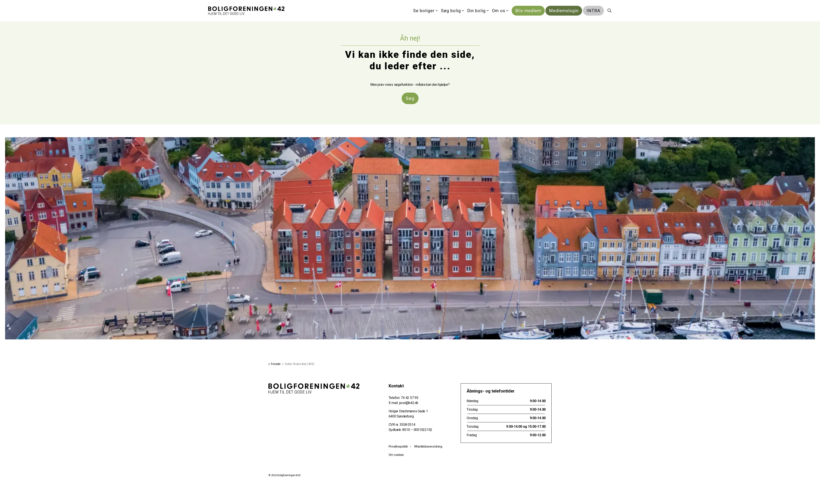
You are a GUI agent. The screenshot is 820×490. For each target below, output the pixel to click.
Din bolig (476, 10)
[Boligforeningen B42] (246, 10)
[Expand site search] (609, 10)
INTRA (593, 10)
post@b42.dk (408, 403)
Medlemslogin (563, 10)
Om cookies (396, 455)
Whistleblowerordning (428, 446)
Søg (410, 98)
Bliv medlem (528, 10)
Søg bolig (451, 10)
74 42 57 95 (409, 398)
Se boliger (424, 10)
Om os (498, 10)
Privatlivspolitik (398, 446)
